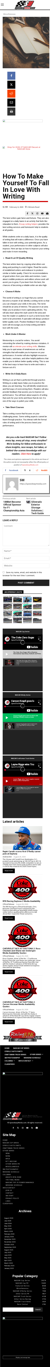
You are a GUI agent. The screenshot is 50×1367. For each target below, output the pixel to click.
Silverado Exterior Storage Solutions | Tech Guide (37, 507)
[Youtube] (42, 213)
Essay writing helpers (28, 224)
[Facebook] (11, 76)
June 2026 (8, 1223)
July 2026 (7, 1221)
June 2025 (8, 1255)
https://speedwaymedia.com (33, 484)
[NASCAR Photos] (47, 213)
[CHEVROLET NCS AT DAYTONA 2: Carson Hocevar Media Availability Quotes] (22, 989)
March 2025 (8, 1263)
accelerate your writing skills (25, 346)
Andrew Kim (7, 857)
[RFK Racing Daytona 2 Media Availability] (22, 888)
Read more (9, 871)
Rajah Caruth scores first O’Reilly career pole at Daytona (22, 852)
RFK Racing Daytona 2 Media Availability (21, 901)
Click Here (26, 453)
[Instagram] (37, 213)
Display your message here (23, 1357)
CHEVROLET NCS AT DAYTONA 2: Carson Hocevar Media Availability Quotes (19, 1004)
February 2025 (9, 1266)
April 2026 (8, 1229)
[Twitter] (32, 213)
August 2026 (8, 1218)
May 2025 (7, 1258)
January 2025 (9, 1268)
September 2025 (10, 1247)
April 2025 (8, 1260)
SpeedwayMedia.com (30, 465)
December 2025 (9, 1239)
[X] (11, 85)
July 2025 (7, 1252)
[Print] (11, 112)
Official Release (8, 904)
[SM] (12, 484)
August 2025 (8, 1250)
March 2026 (8, 1231)
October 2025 (9, 1244)
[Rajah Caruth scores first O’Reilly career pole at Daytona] (22, 838)
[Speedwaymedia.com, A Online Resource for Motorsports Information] (25, 5)
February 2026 (9, 1234)
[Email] (11, 103)
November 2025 (10, 1242)
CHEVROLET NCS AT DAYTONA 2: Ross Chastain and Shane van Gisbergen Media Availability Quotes (21, 950)
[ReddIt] (11, 94)
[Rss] (32, 1128)
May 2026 (7, 1226)
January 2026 (9, 1237)
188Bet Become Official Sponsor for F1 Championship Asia (13, 506)
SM (6, 207)
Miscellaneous (9, 14)
